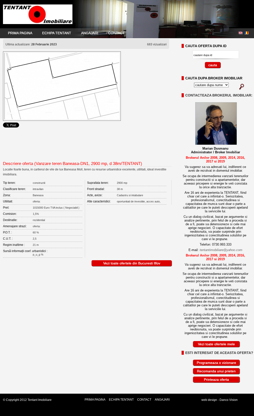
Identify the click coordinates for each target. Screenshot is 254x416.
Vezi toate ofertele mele (216, 344)
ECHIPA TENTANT (56, 33)
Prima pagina (20, 33)
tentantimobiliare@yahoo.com (221, 250)
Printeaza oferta (216, 380)
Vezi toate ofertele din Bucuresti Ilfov (131, 263)
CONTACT (116, 33)
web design (209, 400)
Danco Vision (229, 400)
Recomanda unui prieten (216, 371)
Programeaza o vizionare (216, 363)
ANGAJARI (89, 33)
